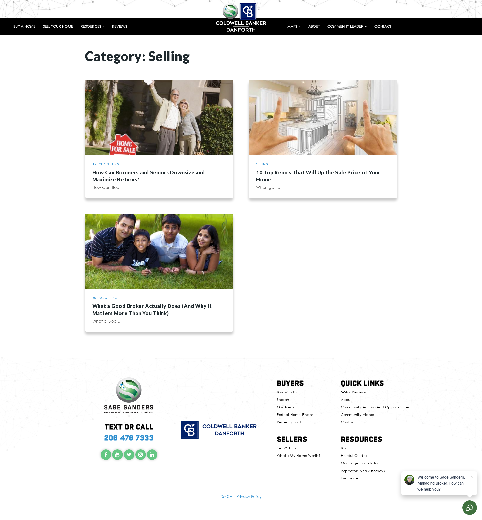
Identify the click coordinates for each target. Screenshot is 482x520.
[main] (241, 178)
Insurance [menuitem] (349, 478)
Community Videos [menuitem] (358, 414)
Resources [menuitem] (91, 26)
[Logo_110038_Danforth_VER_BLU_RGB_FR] (241, 16)
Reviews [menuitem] (119, 26)
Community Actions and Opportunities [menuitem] (375, 407)
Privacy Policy (249, 496)
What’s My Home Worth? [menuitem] (299, 455)
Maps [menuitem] (292, 26)
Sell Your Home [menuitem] (58, 26)
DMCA (226, 496)
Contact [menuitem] (382, 26)
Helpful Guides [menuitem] (354, 455)
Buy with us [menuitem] (287, 392)
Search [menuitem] (283, 399)
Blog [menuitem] (344, 448)
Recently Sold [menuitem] (289, 422)
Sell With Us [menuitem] (286, 448)
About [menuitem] (314, 26)
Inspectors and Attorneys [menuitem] (363, 471)
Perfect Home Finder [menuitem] (295, 414)
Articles (99, 164)
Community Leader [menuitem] (346, 26)
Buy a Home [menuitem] (24, 26)
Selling (113, 164)
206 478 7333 (129, 437)
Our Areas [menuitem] (285, 407)
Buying (98, 298)
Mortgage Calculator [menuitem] (360, 463)
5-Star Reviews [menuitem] (354, 392)
